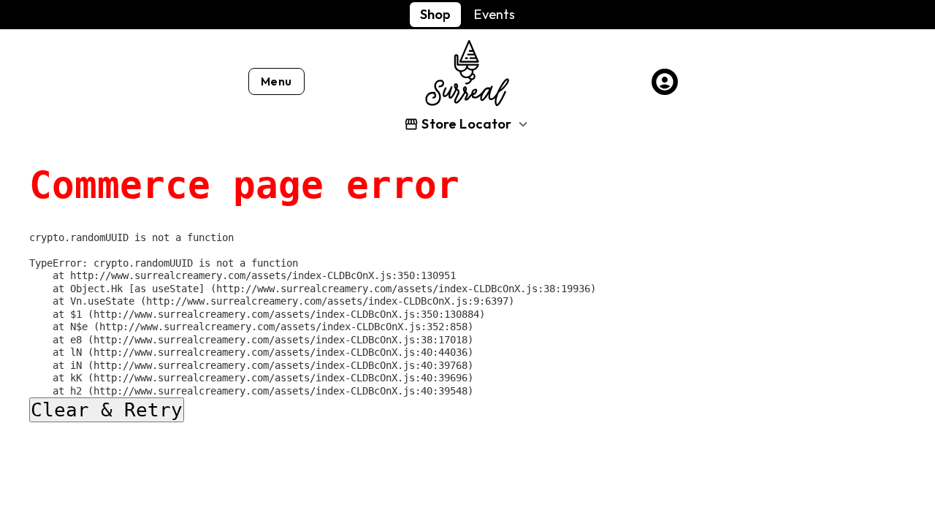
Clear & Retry (107, 410)
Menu (276, 81)
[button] (467, 124)
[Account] (665, 82)
